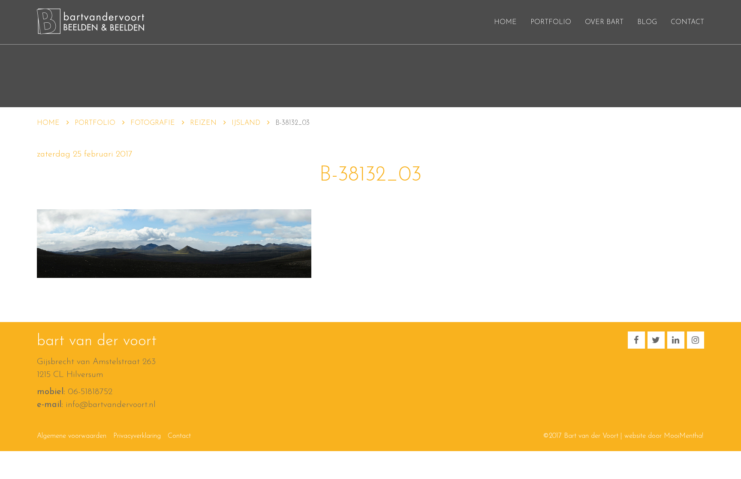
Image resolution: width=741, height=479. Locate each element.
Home (505, 22)
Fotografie (152, 123)
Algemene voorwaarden (71, 436)
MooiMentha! (683, 436)
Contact (687, 22)
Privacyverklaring (137, 436)
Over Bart (604, 22)
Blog (647, 22)
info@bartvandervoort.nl (111, 405)
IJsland (246, 123)
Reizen (203, 123)
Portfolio (550, 22)
